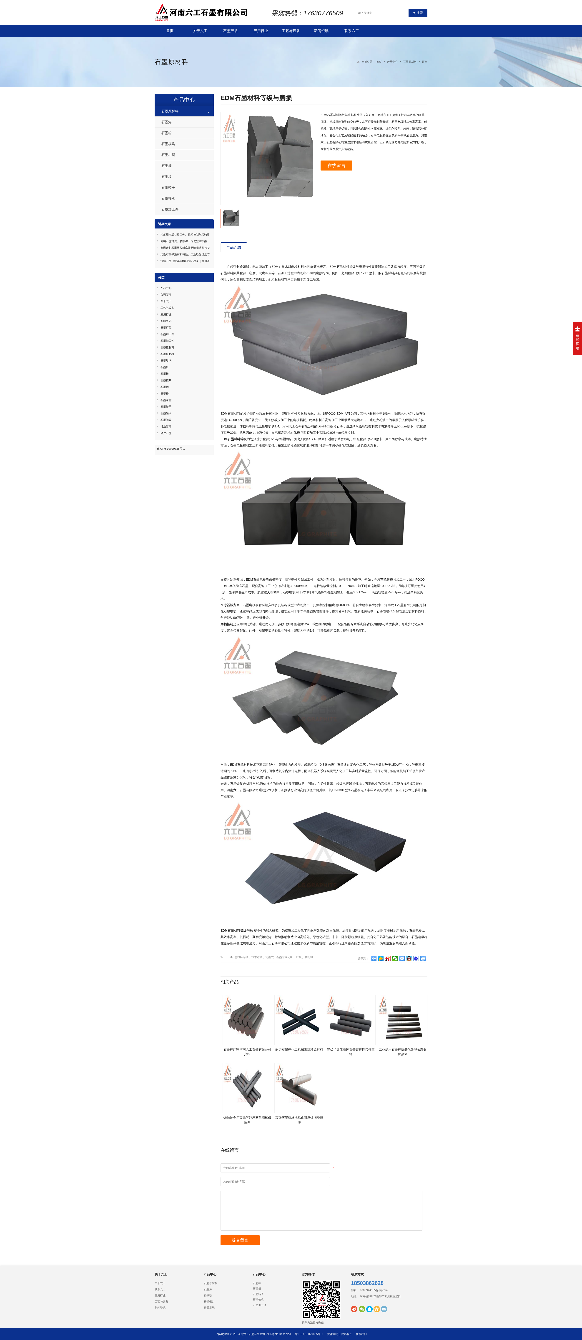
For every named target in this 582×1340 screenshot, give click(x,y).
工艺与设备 (291, 31)
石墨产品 (230, 31)
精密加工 (310, 957)
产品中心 (392, 61)
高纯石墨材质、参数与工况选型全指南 (184, 241)
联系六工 (351, 31)
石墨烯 (166, 122)
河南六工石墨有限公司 (279, 957)
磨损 (298, 957)
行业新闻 (166, 426)
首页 (169, 31)
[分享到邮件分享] (402, 958)
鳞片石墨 (166, 433)
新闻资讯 (321, 31)
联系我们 (361, 1334)
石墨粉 (166, 133)
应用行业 (260, 31)
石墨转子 (168, 187)
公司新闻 (166, 294)
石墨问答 (166, 420)
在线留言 (336, 165)
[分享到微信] (395, 958)
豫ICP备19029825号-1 (171, 448)
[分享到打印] (423, 958)
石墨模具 (168, 144)
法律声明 (332, 1334)
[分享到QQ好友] (409, 958)
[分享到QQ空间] (381, 958)
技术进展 (256, 957)
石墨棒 (166, 166)
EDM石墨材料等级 (237, 957)
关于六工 (200, 31)
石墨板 (166, 176)
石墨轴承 (168, 198)
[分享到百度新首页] (416, 958)
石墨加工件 (169, 209)
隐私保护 (346, 1334)
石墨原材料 (172, 61)
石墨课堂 (166, 400)
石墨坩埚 (168, 155)
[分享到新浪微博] (388, 958)
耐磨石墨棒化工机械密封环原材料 (299, 1049)
